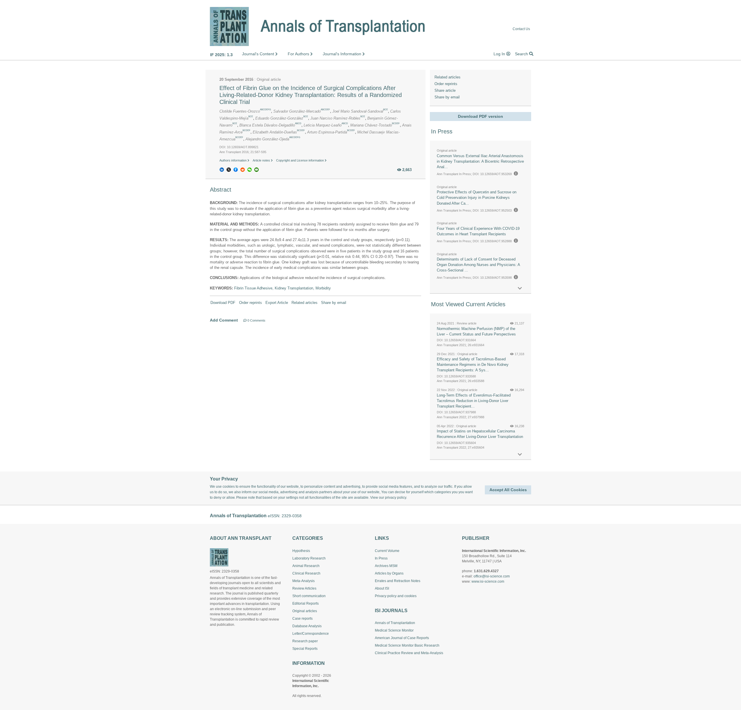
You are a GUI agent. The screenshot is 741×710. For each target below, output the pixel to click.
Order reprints (250, 302)
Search (522, 54)
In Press (381, 558)
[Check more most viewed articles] (520, 454)
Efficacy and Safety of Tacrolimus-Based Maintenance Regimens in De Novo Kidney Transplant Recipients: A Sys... (473, 364)
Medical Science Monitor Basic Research (407, 645)
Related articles (304, 302)
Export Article (276, 302)
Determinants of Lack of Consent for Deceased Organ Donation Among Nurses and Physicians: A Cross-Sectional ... (478, 264)
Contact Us (521, 29)
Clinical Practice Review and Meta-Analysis (409, 653)
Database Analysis (307, 626)
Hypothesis (301, 551)
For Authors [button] (299, 54)
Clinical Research (306, 573)
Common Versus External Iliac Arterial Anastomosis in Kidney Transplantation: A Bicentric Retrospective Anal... (480, 161)
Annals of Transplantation (395, 623)
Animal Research (306, 566)
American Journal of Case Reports (402, 638)
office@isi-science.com (492, 576)
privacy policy (395, 498)
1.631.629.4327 (486, 571)
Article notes (262, 160)
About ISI (382, 588)
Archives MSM (386, 566)
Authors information (233, 160)
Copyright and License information (300, 160)
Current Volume (387, 551)
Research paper (305, 641)
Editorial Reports (305, 603)
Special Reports (305, 649)
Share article (445, 90)
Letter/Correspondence (310, 634)
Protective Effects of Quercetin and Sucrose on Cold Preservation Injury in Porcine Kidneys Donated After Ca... (476, 197)
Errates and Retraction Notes (397, 581)
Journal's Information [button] (342, 54)
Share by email (333, 302)
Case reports (302, 619)
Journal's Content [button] (258, 54)
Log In (500, 54)
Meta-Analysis (303, 581)
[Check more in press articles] (520, 288)
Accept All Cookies (508, 489)
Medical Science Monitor (394, 630)
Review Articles (304, 588)
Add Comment (224, 320)
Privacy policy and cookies (396, 596)
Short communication (309, 596)
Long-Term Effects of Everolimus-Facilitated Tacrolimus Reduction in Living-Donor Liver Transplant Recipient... (474, 400)
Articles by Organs (389, 573)
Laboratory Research (309, 558)
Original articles (304, 611)
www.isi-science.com (488, 581)
